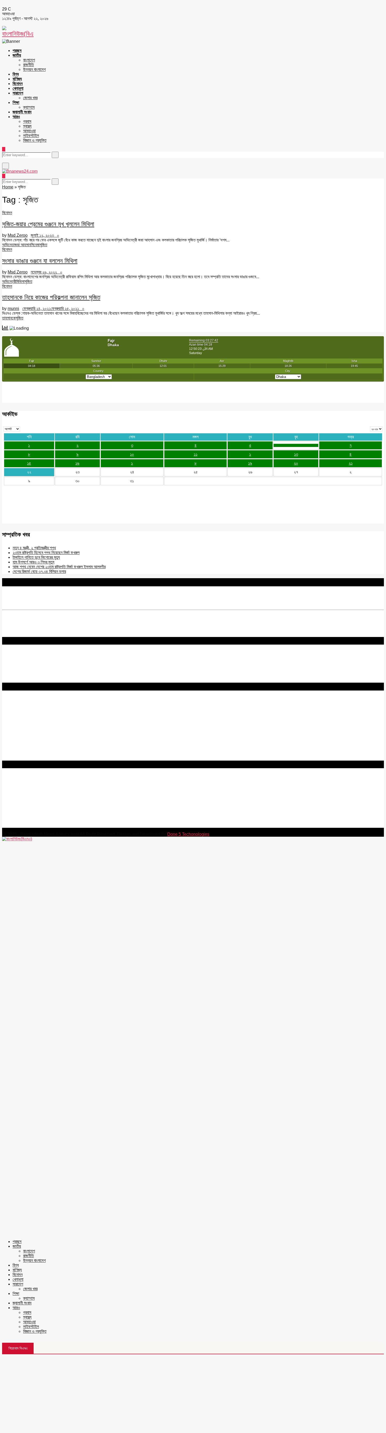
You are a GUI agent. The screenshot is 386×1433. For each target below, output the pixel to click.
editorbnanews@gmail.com (59, 794)
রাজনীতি (28, 64)
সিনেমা (35, 245)
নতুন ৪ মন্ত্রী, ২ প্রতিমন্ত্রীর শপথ (34, 548)
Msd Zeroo (18, 235)
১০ (132, 454)
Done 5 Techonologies (188, 834)
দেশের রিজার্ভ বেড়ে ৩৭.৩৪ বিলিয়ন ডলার (39, 571)
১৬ (77, 463)
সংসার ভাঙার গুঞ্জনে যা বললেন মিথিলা (39, 260)
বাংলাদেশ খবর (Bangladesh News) (30, 744)
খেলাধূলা (18, 88)
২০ (296, 463)
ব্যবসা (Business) (16, 758)
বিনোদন (18, 83)
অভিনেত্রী (9, 281)
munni (13, 308)
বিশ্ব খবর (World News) (21, 748)
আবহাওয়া (29, 131)
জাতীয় (17, 55)
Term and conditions (21, 712)
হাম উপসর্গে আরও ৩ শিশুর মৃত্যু (33, 562)
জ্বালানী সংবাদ (22, 112)
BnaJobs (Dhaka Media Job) (28, 730)
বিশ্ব (16, 74)
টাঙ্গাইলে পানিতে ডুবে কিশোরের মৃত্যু (36, 557)
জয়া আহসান (22, 245)
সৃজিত (43, 245)
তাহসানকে (8, 318)
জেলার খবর (30, 98)
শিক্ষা (16, 102)
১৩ (296, 454)
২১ (351, 463)
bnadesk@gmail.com (37, 825)
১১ (195, 454)
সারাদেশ (18, 93)
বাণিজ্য (17, 79)
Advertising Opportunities (25, 721)
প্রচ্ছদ (17, 50)
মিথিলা (20, 281)
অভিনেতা (8, 245)
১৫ (29, 463)
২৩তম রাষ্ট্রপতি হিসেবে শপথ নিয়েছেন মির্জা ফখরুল (46, 552)
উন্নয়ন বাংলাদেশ (34, 69)
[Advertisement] (193, 1393)
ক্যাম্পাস (29, 107)
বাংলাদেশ (29, 60)
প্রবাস (27, 121)
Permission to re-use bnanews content (37, 716)
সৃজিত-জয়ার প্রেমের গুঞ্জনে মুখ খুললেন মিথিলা (48, 224)
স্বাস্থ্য (27, 126)
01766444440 (46, 802)
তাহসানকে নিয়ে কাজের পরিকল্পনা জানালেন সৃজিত (51, 297)
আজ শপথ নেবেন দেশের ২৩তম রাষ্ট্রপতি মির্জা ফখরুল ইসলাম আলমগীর (59, 567)
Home (7, 187)
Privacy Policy (15, 707)
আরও (16, 116)
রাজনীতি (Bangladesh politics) (27, 753)
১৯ (250, 463)
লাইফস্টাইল (31, 135)
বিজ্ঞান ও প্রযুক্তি (34, 140)
